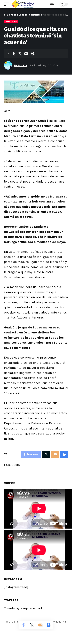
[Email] (26, 53)
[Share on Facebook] (13, 53)
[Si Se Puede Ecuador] (22, 4)
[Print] (32, 53)
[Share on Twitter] (20, 53)
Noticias (11, 21)
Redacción (20, 65)
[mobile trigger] (7, 4)
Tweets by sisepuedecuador (24, 608)
